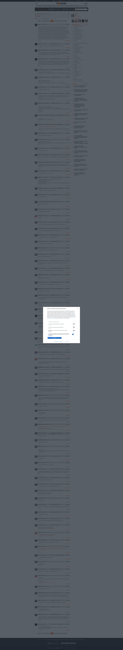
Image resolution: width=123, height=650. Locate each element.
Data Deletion (56, 341)
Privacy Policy (67, 341)
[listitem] (61, 321)
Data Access (61, 341)
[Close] (78, 309)
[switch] (73, 324)
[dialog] (61, 325)
